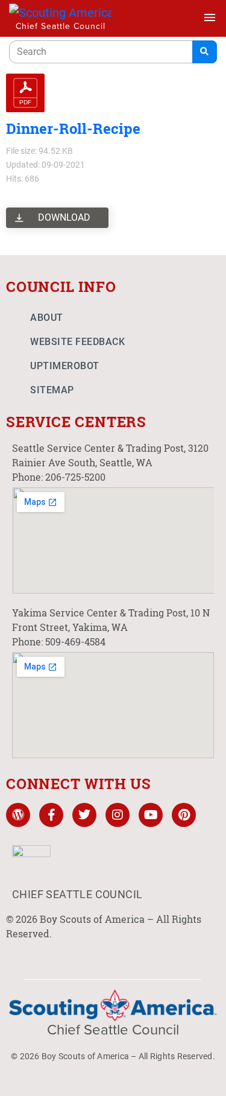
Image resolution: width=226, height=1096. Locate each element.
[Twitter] (84, 815)
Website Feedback (77, 341)
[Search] (204, 51)
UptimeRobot (64, 366)
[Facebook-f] (51, 815)
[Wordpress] (18, 815)
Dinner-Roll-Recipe (73, 128)
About (46, 317)
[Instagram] (117, 815)
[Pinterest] (184, 815)
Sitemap (52, 390)
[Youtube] (151, 815)
